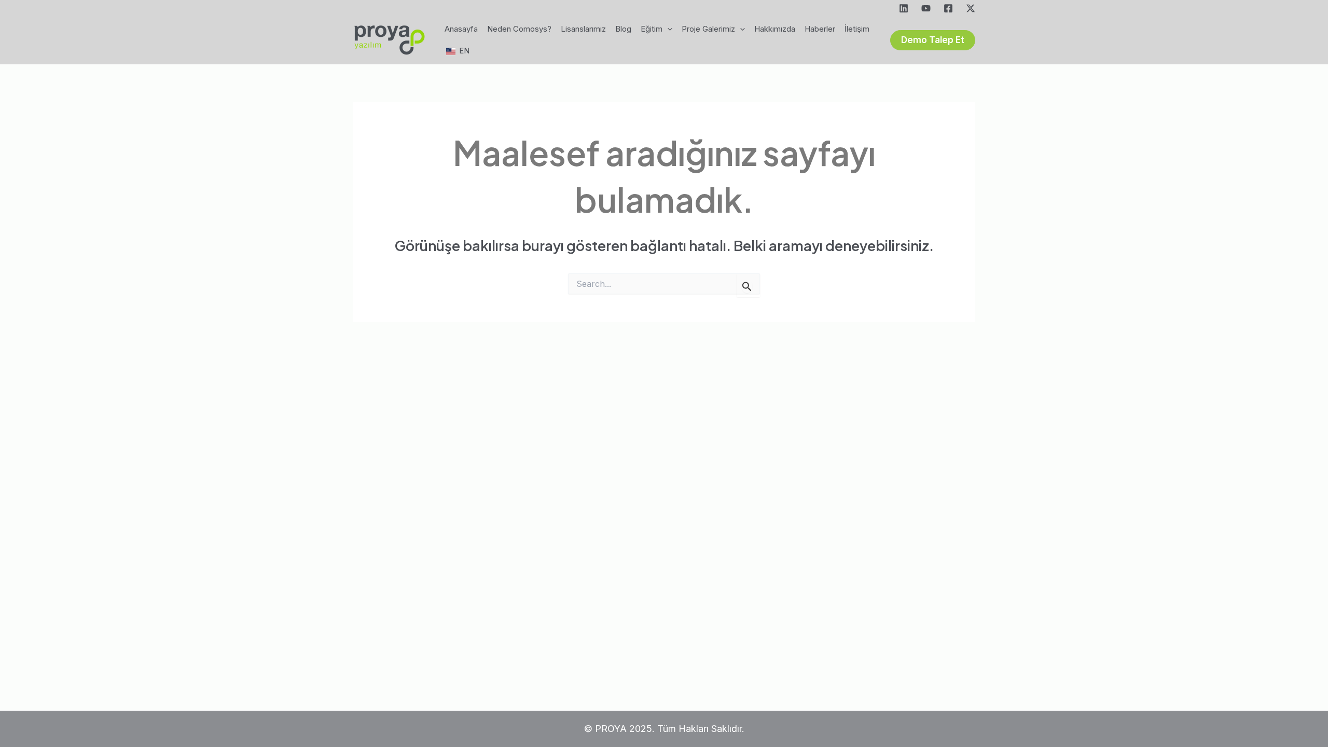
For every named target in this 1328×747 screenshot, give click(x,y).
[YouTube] (926, 8)
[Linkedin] (903, 8)
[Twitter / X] (970, 8)
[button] (932, 40)
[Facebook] (948, 8)
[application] (667, 29)
